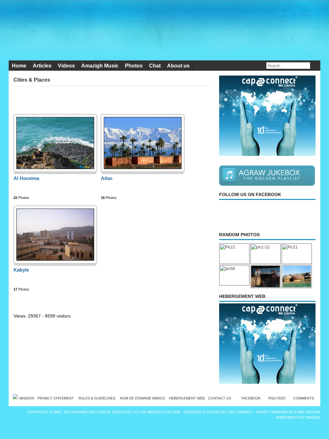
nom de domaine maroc (142, 398)
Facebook (251, 398)
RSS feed (277, 398)
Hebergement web (187, 398)
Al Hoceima (26, 178)
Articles (42, 65)
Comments (303, 398)
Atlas (106, 178)
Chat (155, 65)
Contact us (219, 398)
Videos (66, 65)
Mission (26, 398)
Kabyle (21, 270)
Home (19, 65)
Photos (134, 65)
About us (178, 65)
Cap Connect (240, 412)
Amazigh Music (100, 65)
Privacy (56, 398)
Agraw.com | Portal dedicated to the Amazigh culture (126, 412)
